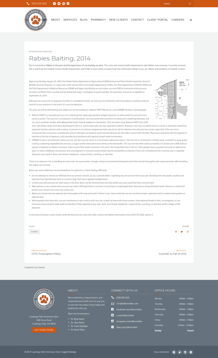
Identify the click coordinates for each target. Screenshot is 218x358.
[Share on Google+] (186, 231)
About (55, 19)
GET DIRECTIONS (44, 330)
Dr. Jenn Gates (77, 322)
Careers (177, 19)
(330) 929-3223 (39, 3)
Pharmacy (98, 19)
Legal (64, 351)
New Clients (118, 19)
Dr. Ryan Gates (77, 319)
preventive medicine (41, 51)
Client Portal (157, 19)
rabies (34, 232)
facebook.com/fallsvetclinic (129, 309)
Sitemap (72, 351)
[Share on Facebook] (174, 231)
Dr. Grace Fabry (78, 329)
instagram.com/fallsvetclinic (129, 321)
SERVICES (70, 19)
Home (44, 19)
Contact (137, 19)
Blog (84, 19)
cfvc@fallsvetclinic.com (127, 303)
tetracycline (66, 122)
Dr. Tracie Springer (79, 326)
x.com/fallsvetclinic (125, 315)
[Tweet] (180, 231)
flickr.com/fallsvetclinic (126, 327)
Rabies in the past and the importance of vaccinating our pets (74, 65)
